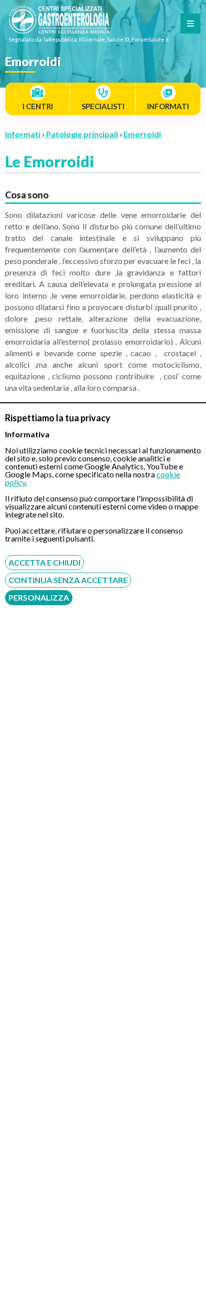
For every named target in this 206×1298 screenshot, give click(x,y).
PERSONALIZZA (38, 597)
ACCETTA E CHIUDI (44, 562)
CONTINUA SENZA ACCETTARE (68, 580)
